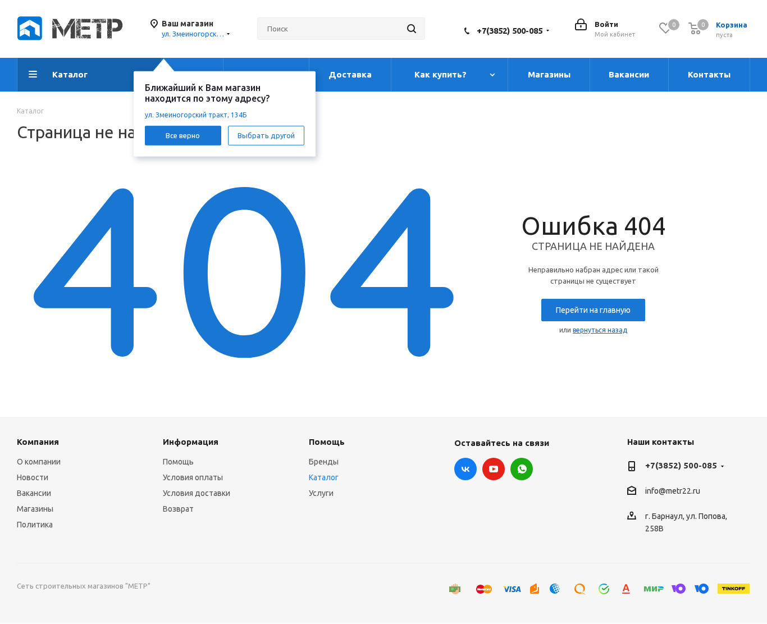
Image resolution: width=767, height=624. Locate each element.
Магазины (35, 508)
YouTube (493, 469)
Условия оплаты (193, 477)
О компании (39, 461)
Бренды (324, 461)
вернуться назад (600, 330)
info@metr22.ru (672, 491)
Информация (190, 442)
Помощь (178, 461)
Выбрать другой (266, 135)
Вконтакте (465, 469)
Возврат (178, 508)
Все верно (183, 135)
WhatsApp (521, 469)
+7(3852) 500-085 (509, 30)
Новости (32, 477)
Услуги (321, 493)
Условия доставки (196, 493)
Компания (38, 442)
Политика (35, 524)
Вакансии (34, 493)
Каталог (324, 477)
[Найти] (411, 28)
